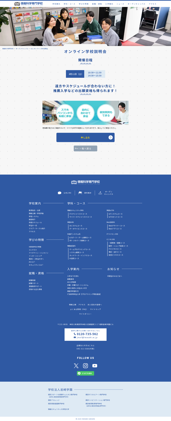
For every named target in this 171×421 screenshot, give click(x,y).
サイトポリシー (85, 314)
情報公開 (72, 304)
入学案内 (109, 4)
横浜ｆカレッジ (53, 400)
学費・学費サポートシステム (77, 285)
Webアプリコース (115, 229)
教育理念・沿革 (34, 210)
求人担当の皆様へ (95, 304)
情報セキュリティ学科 (75, 210)
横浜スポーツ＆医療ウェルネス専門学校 (62, 395)
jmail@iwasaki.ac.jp (87, 337)
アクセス (153, 4)
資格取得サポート (35, 286)
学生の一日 (33, 225)
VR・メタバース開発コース (79, 240)
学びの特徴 (84, 4)
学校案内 (56, 4)
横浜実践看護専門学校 (56, 403)
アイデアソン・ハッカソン (38, 253)
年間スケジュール (35, 222)
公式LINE (67, 193)
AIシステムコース (75, 225)
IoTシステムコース (115, 214)
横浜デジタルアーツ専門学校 (96, 394)
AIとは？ (32, 262)
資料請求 (87, 193)
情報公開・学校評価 (36, 213)
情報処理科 (71, 246)
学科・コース (69, 4)
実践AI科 (70, 222)
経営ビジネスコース (116, 255)
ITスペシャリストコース (78, 214)
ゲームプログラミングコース (79, 249)
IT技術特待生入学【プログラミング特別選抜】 (84, 294)
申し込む (85, 137)
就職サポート (34, 283)
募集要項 (70, 279)
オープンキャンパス (137, 4)
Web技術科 (111, 222)
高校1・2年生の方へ (36, 259)
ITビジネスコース (115, 249)
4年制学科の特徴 (35, 247)
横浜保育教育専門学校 (96, 404)
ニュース (120, 4)
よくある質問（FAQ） (79, 309)
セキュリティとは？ (36, 265)
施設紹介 (32, 219)
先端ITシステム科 (73, 234)
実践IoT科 (110, 210)
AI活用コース (74, 258)
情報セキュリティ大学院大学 (58, 409)
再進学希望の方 (73, 291)
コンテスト (33, 250)
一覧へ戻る (85, 148)
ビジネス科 (111, 239)
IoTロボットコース (115, 217)
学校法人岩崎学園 (60, 389)
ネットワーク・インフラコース (80, 255)
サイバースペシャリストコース (80, 217)
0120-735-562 (87, 334)
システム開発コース (76, 252)
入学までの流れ (73, 276)
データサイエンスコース (78, 229)
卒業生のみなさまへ (114, 276)
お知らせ (113, 269)
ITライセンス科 (112, 234)
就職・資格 (97, 4)
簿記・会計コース (115, 252)
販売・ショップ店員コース (118, 246)
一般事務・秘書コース (117, 243)
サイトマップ (95, 309)
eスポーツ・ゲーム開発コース (80, 237)
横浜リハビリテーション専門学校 (98, 400)
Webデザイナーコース (117, 225)
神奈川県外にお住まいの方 (77, 288)
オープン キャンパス (108, 192)
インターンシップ (35, 256)
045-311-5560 (83, 349)
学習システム (34, 216)
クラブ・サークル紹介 (37, 228)
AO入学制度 (71, 282)
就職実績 (32, 280)
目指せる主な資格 (35, 289)
